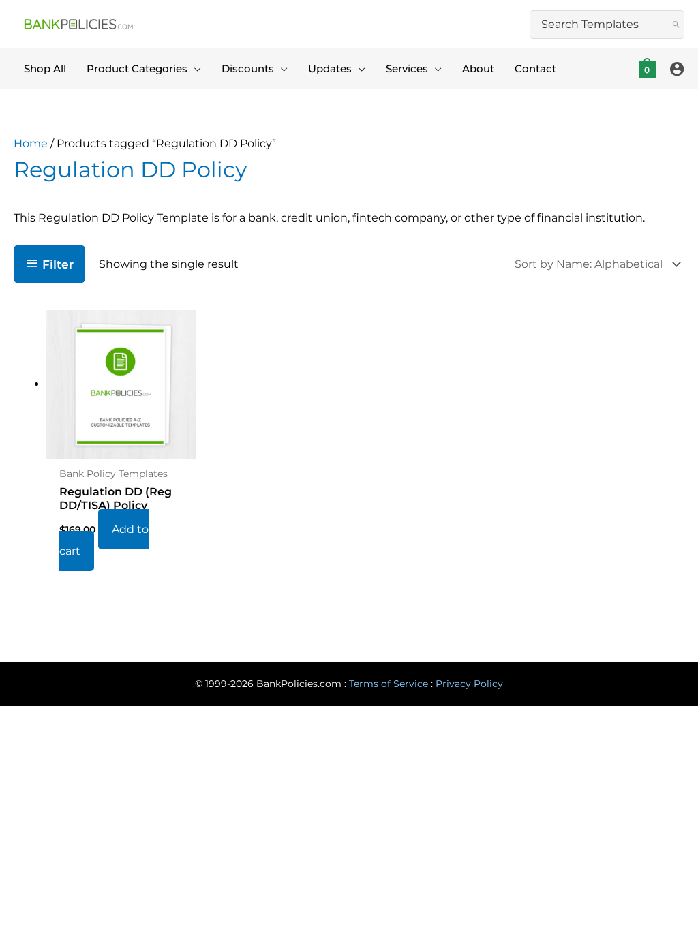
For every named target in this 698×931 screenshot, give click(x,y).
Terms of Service (388, 683)
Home (31, 143)
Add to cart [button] (104, 540)
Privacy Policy (469, 683)
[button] (194, 69)
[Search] (676, 24)
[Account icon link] (676, 68)
